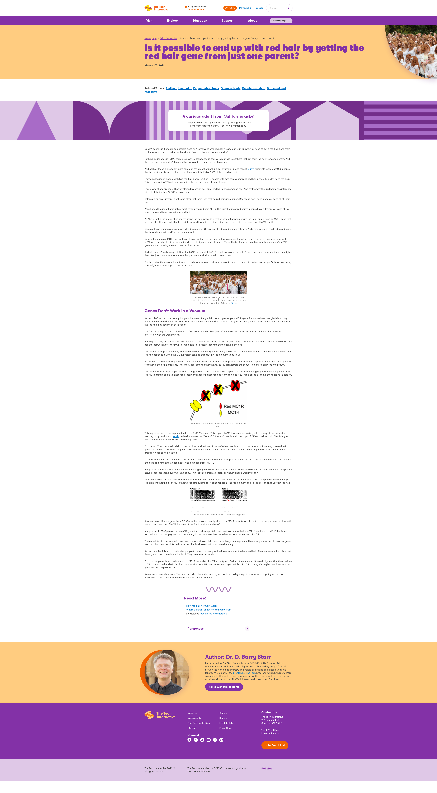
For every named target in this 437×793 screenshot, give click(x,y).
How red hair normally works (201, 606)
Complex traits (230, 88)
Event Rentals (226, 723)
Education (199, 20)
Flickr (233, 303)
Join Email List (275, 745)
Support (227, 20)
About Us (193, 713)
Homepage (151, 38)
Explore (172, 20)
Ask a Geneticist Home (224, 686)
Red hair (171, 88)
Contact (223, 713)
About (252, 20)
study (251, 169)
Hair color (185, 88)
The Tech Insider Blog (199, 723)
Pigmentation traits (206, 88)
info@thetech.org (270, 733)
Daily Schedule (195, 9)
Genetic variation (253, 88)
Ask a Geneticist (168, 38)
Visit (149, 20)
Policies (266, 768)
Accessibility (194, 718)
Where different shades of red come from (208, 610)
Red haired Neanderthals (213, 614)
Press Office (225, 728)
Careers (192, 728)
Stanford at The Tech (244, 673)
